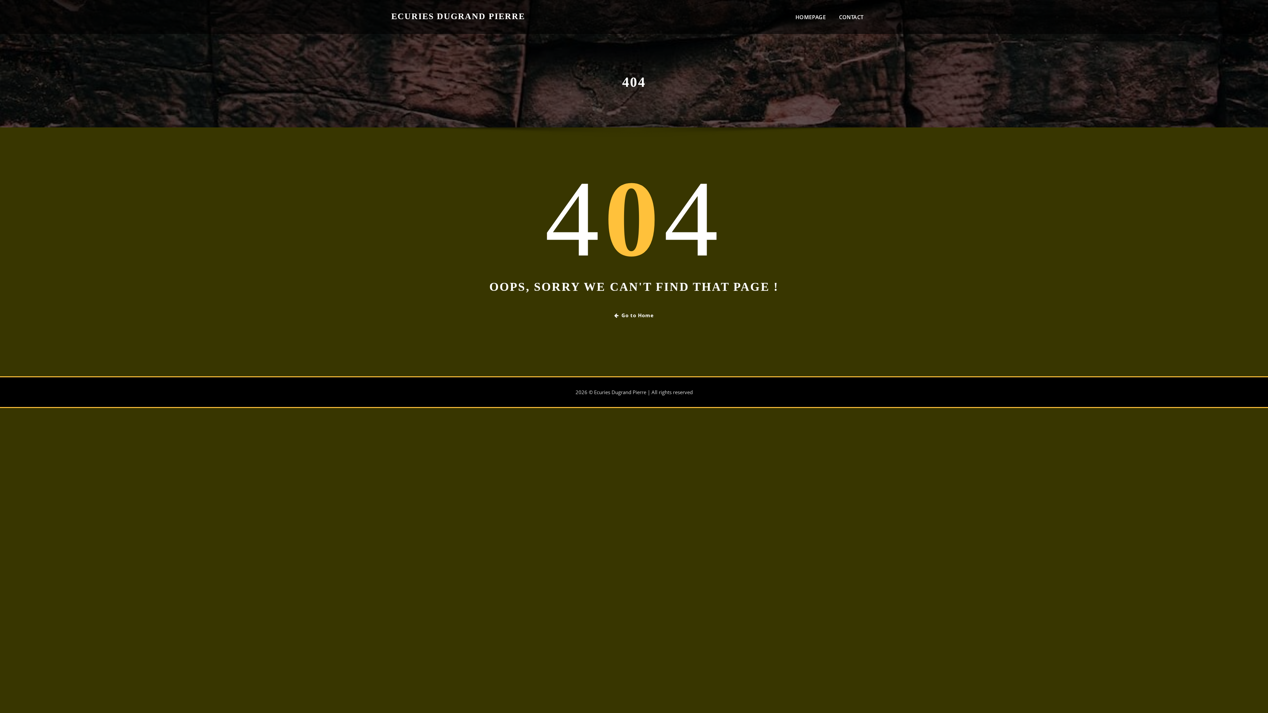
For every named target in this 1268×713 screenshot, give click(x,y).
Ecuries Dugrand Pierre (458, 16)
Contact (851, 17)
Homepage (810, 17)
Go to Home (637, 315)
